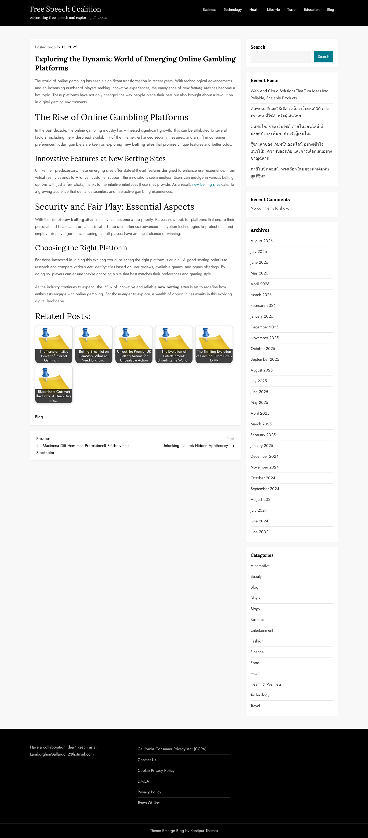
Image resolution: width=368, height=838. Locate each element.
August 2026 (262, 241)
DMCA (143, 781)
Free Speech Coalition (65, 9)
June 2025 (259, 392)
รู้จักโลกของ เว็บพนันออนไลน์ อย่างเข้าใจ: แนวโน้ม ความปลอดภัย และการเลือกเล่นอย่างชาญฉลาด (291, 151)
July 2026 (259, 251)
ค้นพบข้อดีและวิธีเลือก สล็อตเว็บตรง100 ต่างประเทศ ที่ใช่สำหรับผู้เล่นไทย (290, 112)
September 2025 (265, 359)
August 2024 (262, 499)
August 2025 (262, 370)
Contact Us (147, 760)
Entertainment (262, 630)
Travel (291, 9)
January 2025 (262, 445)
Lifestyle (273, 9)
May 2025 (259, 402)
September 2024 (265, 489)
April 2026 (260, 284)
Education (312, 9)
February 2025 (263, 435)
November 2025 (265, 338)
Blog (330, 9)
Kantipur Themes (204, 830)
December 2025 (264, 327)
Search (258, 47)
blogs (255, 598)
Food (255, 663)
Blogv (255, 609)
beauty (256, 576)
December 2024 (264, 456)
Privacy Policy (149, 792)
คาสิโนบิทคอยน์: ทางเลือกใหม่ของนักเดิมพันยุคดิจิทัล (290, 172)
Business (209, 9)
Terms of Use (149, 803)
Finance (257, 652)
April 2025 (260, 413)
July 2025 (259, 381)
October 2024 (263, 478)
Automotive (260, 566)
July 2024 (259, 510)
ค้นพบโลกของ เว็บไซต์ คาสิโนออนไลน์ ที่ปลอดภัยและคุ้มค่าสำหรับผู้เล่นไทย (287, 130)
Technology (233, 9)
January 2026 (262, 316)
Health (254, 9)
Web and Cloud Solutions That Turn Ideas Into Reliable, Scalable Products (289, 94)
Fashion (257, 641)
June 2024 (259, 521)
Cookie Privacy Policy (156, 770)
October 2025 (263, 348)
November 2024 (265, 467)
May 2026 (259, 273)
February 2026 (263, 305)
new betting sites (206, 184)
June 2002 (259, 532)
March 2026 (261, 295)
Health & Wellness (266, 684)
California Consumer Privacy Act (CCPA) (172, 749)
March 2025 (261, 424)
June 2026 (259, 262)
